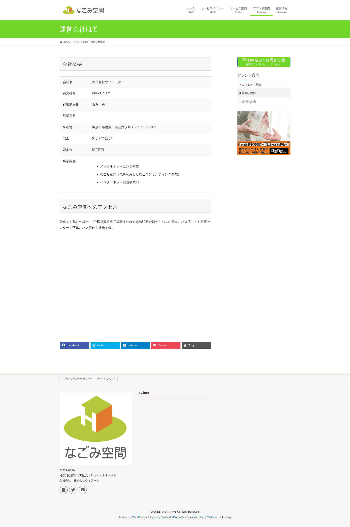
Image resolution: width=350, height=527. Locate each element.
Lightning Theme (159, 517)
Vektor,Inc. (212, 517)
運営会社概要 (247, 93)
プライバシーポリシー (77, 378)
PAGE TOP (338, 507)
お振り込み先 (247, 101)
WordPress (138, 517)
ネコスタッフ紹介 (250, 84)
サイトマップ (105, 378)
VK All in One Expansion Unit (187, 517)
